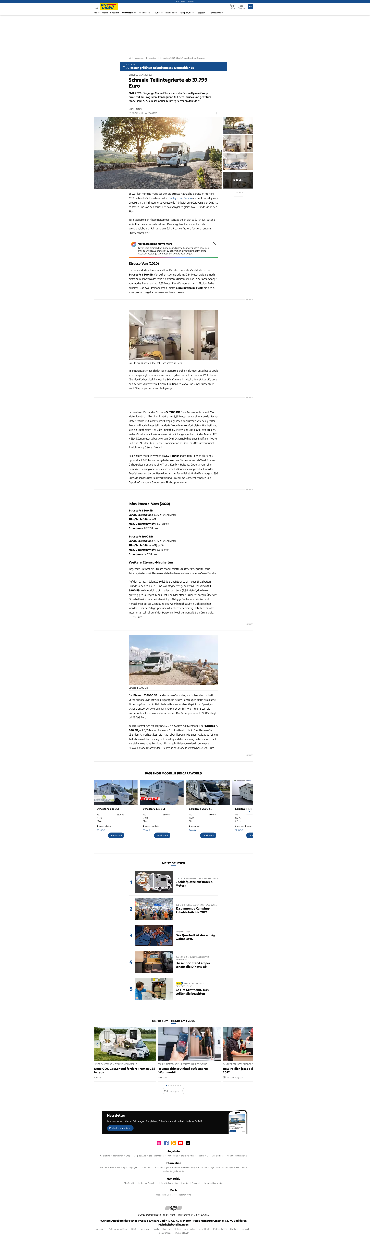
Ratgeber (201, 12)
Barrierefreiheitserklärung (183, 1167)
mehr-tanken (190, 1229)
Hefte (183, 1)
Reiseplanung (186, 12)
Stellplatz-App (140, 1155)
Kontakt (103, 1167)
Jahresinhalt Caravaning (213, 1183)
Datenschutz (146, 1167)
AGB (112, 1167)
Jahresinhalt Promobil (190, 1183)
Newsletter (118, 1155)
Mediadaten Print (183, 1194)
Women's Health (182, 1233)
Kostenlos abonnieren (120, 1128)
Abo (177, 1)
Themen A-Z (202, 1155)
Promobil (245, 1229)
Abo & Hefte (129, 1183)
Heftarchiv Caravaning (168, 1183)
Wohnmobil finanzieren (236, 1155)
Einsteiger (114, 12)
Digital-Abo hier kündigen (221, 1167)
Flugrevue (166, 1229)
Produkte (191, 1)
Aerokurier (101, 1229)
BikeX (133, 1229)
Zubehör (158, 12)
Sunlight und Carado (180, 198)
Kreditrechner (217, 1155)
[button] (158, 153)
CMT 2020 (135, 93)
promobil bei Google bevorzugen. (176, 253)
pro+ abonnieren (156, 1155)
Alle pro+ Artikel (101, 12)
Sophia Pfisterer (135, 108)
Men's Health (204, 1229)
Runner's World (165, 1233)
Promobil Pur (172, 1155)
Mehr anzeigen (171, 1091)
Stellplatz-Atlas (187, 1155)
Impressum (202, 1167)
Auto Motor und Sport (118, 1229)
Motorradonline (220, 1229)
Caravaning (105, 1155)
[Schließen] (214, 243)
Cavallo (156, 1229)
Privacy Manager (162, 1167)
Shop (128, 1155)
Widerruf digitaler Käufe (173, 1171)
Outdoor (234, 1229)
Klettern (177, 1229)
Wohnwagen (144, 12)
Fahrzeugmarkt (216, 12)
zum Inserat (116, 835)
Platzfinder (169, 12)
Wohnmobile (127, 12)
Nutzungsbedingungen (127, 1167)
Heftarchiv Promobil (146, 1183)
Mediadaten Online (164, 1194)
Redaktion (240, 1167)
